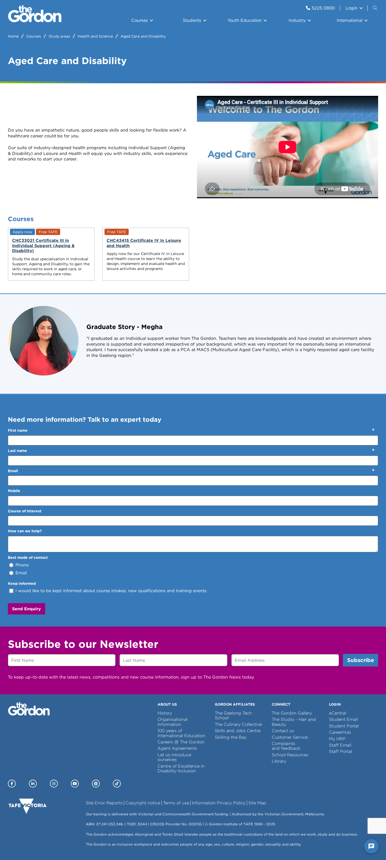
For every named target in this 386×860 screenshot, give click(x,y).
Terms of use (176, 802)
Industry (297, 20)
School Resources (290, 754)
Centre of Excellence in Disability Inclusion (181, 768)
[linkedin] (33, 784)
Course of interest (24, 511)
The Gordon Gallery (292, 713)
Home (13, 36)
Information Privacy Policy (219, 802)
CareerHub (340, 732)
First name (18, 430)
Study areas (59, 36)
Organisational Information (172, 722)
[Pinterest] (96, 784)
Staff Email (340, 745)
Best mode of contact (28, 557)
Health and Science (95, 36)
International (349, 20)
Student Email (343, 719)
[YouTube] (75, 784)
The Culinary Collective (238, 724)
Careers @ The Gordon (181, 741)
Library (279, 761)
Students (192, 20)
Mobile (14, 491)
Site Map (257, 802)
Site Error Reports (104, 802)
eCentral (337, 713)
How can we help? (25, 531)
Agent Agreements (177, 748)
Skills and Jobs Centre (237, 730)
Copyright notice (143, 802)
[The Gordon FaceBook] (12, 784)
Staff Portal (340, 751)
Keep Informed (22, 583)
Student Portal (344, 725)
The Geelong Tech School (233, 715)
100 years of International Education (181, 733)
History (165, 713)
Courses (139, 20)
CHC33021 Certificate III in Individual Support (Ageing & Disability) (43, 245)
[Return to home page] (35, 20)
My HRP (337, 738)
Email (13, 471)
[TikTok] (117, 784)
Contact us (283, 730)
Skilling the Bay (231, 737)
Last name (17, 451)
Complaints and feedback (286, 746)
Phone (22, 564)
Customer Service (290, 737)
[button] (375, 8)
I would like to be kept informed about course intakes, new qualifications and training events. (111, 590)
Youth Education (244, 20)
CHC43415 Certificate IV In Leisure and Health (144, 243)
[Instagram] (54, 784)
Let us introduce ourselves (174, 757)
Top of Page (34, 846)
